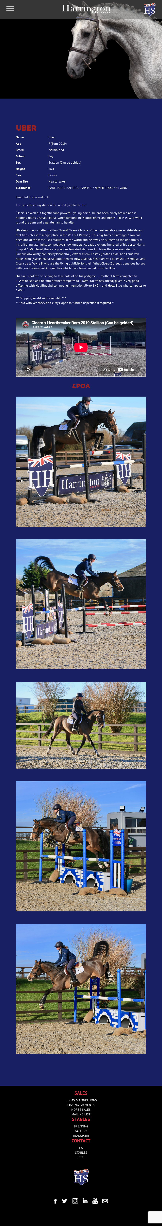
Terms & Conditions (81, 1100)
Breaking (81, 1126)
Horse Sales (81, 1109)
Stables (81, 1152)
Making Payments (81, 1105)
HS (81, 1148)
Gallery (81, 1131)
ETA (81, 1157)
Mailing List (81, 1114)
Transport (81, 1136)
